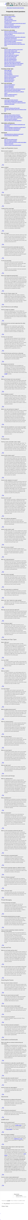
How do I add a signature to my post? (12, 52)
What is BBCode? (8, 70)
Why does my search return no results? (12, 116)
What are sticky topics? (9, 78)
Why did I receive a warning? (10, 60)
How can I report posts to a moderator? (12, 62)
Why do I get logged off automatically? (12, 26)
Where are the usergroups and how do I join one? (14, 88)
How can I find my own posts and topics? (12, 120)
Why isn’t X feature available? (10, 141)
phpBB (5, 373)
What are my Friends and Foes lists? (12, 108)
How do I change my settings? (10, 31)
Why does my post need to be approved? (13, 64)
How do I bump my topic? (9, 66)
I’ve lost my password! (9, 24)
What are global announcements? (11, 75)
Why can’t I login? (8, 22)
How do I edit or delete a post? (10, 50)
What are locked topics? (9, 80)
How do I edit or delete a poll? (10, 56)
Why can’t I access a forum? (10, 57)
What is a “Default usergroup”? (10, 94)
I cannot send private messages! (11, 99)
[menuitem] (5, 4)
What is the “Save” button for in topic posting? (13, 63)
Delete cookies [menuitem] (19, 1195)
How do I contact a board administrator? (12, 145)
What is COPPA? (7, 17)
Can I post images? (8, 74)
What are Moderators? (9, 86)
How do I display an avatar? (10, 41)
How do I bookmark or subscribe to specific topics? (15, 127)
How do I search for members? (10, 119)
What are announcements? (10, 77)
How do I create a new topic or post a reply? (13, 49)
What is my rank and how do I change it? (12, 42)
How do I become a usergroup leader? (12, 90)
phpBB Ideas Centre (18, 1138)
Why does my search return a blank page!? (13, 117)
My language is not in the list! (10, 38)
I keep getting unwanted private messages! (13, 101)
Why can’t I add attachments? (10, 59)
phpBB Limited (18, 1125)
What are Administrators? (9, 84)
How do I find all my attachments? (11, 135)
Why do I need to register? (9, 16)
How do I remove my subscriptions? (11, 130)
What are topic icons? (8, 81)
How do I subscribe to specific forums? (12, 128)
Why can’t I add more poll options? (11, 55)
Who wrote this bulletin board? (10, 139)
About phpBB (9, 1129)
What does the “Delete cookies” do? (11, 27)
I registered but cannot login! (10, 20)
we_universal (7, 1203)
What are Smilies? (8, 73)
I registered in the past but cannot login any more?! (15, 23)
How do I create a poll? (9, 53)
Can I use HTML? (8, 71)
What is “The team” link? (9, 95)
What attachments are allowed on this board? (13, 134)
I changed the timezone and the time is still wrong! (14, 37)
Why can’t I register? (8, 19)
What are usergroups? (9, 87)
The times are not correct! (9, 35)
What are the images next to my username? (13, 39)
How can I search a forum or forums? (12, 114)
